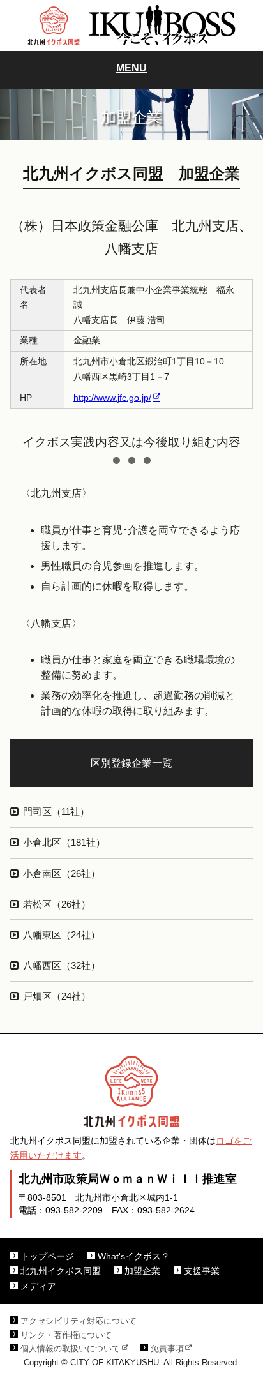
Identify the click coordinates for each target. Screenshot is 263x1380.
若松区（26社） (57, 904)
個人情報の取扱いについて (70, 1348)
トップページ (47, 1256)
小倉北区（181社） (64, 842)
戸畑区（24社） (57, 996)
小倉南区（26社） (61, 874)
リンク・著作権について (66, 1335)
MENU (131, 68)
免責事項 (167, 1348)
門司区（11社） (56, 812)
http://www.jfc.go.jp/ (112, 398)
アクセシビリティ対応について (78, 1321)
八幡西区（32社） (61, 966)
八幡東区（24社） (61, 935)
